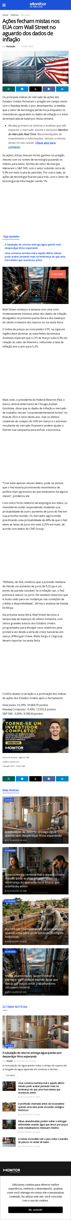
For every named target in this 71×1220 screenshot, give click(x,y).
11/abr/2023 (27, 46)
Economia (10, 850)
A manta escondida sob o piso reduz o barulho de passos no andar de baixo (43, 1140)
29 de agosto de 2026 (16, 840)
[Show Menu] (4, 5)
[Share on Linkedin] (62, 89)
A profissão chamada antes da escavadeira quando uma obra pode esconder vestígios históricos (34, 933)
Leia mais (12, 1075)
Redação (10, 46)
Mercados (26, 15)
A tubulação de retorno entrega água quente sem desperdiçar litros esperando (33, 246)
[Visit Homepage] (38, 4)
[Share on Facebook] (49, 89)
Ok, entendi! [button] (35, 1209)
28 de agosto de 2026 (16, 941)
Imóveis (9, 800)
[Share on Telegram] (22, 89)
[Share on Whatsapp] (8, 89)
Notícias (14, 15)
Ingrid (10, 1061)
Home (5, 15)
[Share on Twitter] (35, 89)
